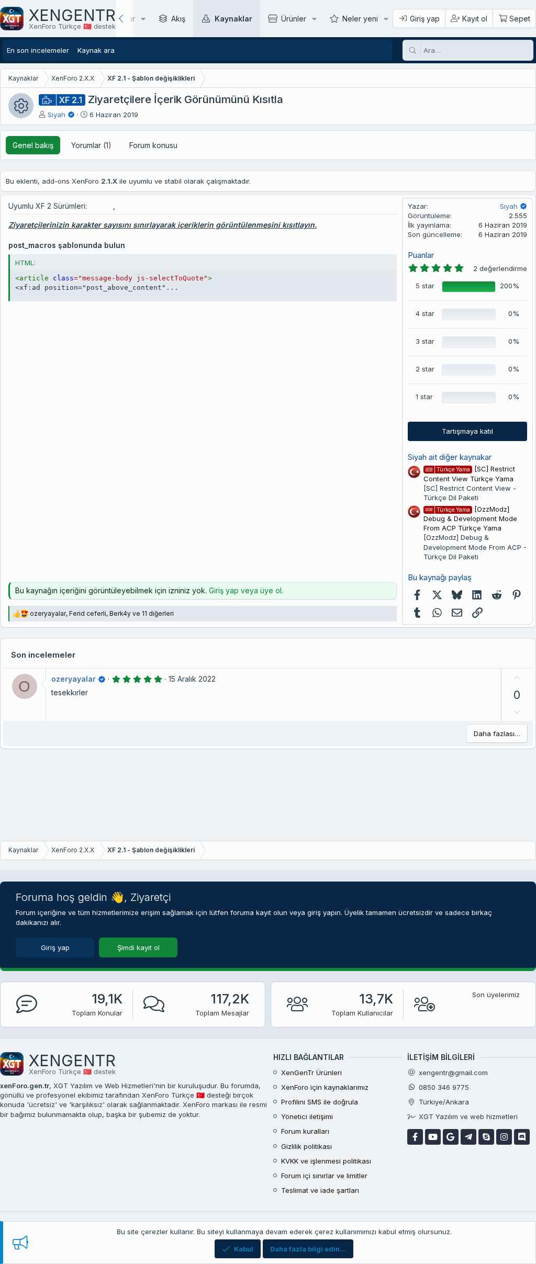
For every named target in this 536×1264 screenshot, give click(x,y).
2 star (425, 369)
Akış (178, 18)
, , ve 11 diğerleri (102, 613)
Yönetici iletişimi (307, 1116)
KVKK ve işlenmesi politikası (326, 1161)
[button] (143, 18)
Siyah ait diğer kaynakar (450, 457)
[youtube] (433, 1137)
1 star (424, 396)
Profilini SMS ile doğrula (319, 1102)
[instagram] (504, 1137)
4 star (425, 313)
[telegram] (468, 1137)
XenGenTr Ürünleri (311, 1072)
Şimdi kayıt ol (138, 947)
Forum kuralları (305, 1131)
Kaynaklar (233, 18)
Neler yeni (360, 18)
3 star (425, 341)
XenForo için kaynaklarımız (324, 1087)
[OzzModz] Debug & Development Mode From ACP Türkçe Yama (470, 518)
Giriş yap (55, 947)
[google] (451, 1137)
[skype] (486, 1137)
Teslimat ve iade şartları (320, 1190)
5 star (425, 285)
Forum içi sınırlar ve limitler (324, 1175)
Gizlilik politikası (306, 1146)
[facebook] (415, 1137)
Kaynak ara (96, 50)
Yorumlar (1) (91, 145)
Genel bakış (33, 145)
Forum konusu (153, 145)
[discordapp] (522, 1137)
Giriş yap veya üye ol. (246, 590)
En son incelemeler (38, 50)
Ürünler (293, 18)
